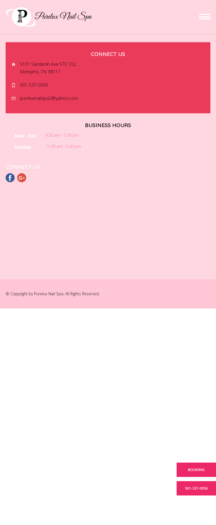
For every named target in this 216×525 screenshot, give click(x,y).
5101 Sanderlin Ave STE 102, (49, 64)
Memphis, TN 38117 (40, 72)
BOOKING (196, 469)
